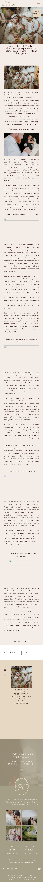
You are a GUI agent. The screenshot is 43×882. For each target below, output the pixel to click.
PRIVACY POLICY (29, 879)
